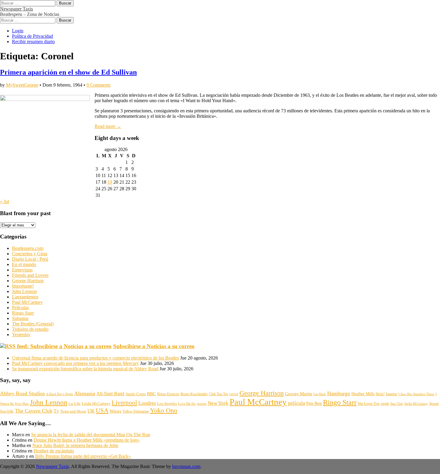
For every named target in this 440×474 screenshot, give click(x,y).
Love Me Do (187, 403)
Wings (115, 411)
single (385, 404)
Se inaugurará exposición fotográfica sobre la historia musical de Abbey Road (85, 368)
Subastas (20, 318)
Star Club (396, 403)
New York (218, 403)
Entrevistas (22, 269)
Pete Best (314, 403)
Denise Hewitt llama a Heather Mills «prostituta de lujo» (87, 440)
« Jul (4, 201)
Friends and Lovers (30, 275)
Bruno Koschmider (194, 394)
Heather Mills (362, 394)
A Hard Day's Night (59, 394)
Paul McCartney (27, 302)
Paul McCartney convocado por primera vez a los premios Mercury (75, 363)
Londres (147, 403)
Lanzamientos (25, 296)
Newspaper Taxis (16, 8)
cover (233, 394)
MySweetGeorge (22, 84)
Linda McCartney (96, 403)
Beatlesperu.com (27, 248)
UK (91, 411)
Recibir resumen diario (33, 41)
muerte (202, 403)
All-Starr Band (110, 393)
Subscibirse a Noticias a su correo (154, 346)
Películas (20, 307)
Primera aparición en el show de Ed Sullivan (68, 72)
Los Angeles (167, 403)
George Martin (298, 393)
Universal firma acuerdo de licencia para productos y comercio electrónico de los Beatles (95, 357)
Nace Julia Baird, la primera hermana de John (75, 445)
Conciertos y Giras (29, 253)
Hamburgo (338, 393)
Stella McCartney (416, 403)
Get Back (319, 394)
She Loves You (369, 403)
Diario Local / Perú (30, 259)
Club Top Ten (218, 394)
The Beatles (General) (33, 323)
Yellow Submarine (135, 411)
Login (17, 30)
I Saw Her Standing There (416, 394)
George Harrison (28, 280)
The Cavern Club (33, 411)
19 (109, 182)
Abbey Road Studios (22, 393)
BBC (151, 393)
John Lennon (24, 291)
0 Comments (98, 84)
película (296, 403)
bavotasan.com (186, 466)
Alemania (84, 393)
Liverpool (124, 402)
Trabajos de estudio (30, 329)
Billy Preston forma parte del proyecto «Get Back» (83, 456)
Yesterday (21, 334)
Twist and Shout (73, 411)
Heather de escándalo (54, 450)
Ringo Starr (23, 313)
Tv (56, 410)
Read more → (108, 126)
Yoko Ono (163, 410)
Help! (380, 394)
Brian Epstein (168, 394)
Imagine (391, 394)
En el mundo (24, 264)
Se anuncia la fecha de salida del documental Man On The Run (90, 434)
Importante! (23, 286)
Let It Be (75, 403)
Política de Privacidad (32, 36)
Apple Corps (135, 394)
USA (102, 410)
